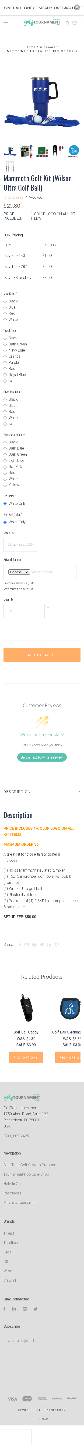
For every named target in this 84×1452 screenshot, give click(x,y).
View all (10, 1280)
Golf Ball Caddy (26, 1032)
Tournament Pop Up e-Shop (26, 1174)
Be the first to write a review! (42, 757)
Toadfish (11, 1243)
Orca (7, 1252)
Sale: (21, 1045)
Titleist (9, 1233)
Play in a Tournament (21, 1202)
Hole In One (13, 1184)
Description (17, 792)
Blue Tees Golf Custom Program (30, 1165)
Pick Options (26, 1057)
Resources (12, 1193)
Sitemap (42, 1419)
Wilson (9, 1271)
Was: (21, 1039)
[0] (74, 22)
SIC (6, 1261)
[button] (77, 7)
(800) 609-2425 (16, 1136)
